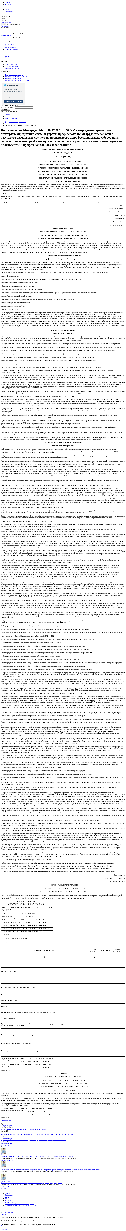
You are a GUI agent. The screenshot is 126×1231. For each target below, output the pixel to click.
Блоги (7, 56)
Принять (4, 1229)
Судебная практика (11, 66)
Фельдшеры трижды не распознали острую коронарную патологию (23, 1129)
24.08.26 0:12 (5, 1173)
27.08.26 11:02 (5, 1160)
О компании (9, 1195)
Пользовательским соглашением (12, 1226)
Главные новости (10, 46)
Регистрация (9, 11)
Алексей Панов (6, 1155)
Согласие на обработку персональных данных (20, 1205)
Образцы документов (12, 68)
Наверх (3, 1214)
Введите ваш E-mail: (7, 107)
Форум (7, 58)
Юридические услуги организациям (17, 80)
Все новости (5, 1145)
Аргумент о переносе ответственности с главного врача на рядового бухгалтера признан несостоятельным (37, 1134)
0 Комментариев (6, 1133)
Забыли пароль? (6, 22)
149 (11, 1186)
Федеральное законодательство (15, 122)
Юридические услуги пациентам (16, 76)
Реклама (7, 1198)
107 (12, 1160)
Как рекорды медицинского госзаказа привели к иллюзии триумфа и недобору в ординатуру (32, 1183)
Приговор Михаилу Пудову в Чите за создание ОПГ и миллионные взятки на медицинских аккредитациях (37, 1156)
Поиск (7, 6)
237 (11, 1173)
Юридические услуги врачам (14, 78)
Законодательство (11, 64)
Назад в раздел (6, 1120)
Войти (7, 9)
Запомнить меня (14, 24)
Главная (7, 115)
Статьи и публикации (12, 49)
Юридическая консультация (14, 75)
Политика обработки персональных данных (19, 1204)
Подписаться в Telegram (13, 101)
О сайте (7, 2)
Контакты (8, 4)
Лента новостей (10, 44)
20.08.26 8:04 (5, 1186)
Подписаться (5, 109)
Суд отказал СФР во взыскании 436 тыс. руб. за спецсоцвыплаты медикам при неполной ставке (33, 1140)
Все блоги (4, 1188)
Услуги (7, 1197)
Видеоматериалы (10, 48)
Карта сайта (9, 1202)
